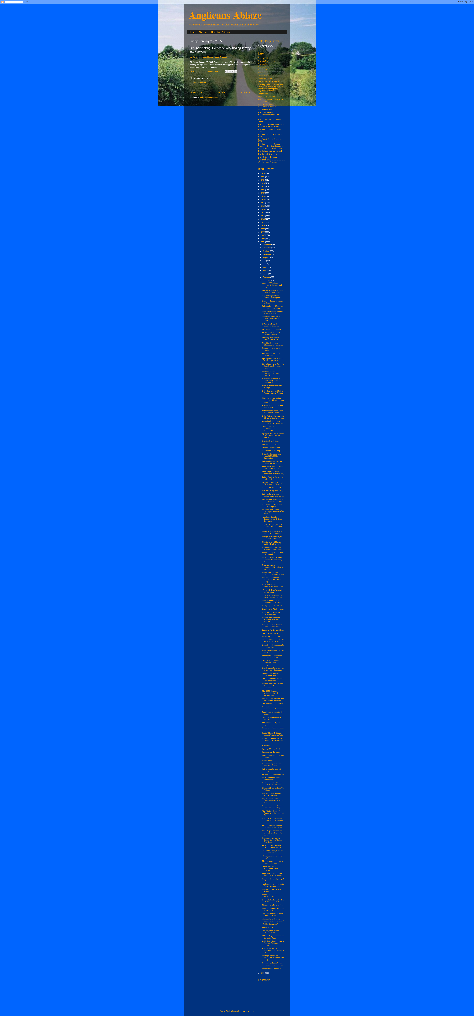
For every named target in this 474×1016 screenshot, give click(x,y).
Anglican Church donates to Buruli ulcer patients (273, 885)
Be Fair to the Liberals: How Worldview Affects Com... (273, 901)
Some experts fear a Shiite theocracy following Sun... (273, 412)
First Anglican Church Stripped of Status (270, 339)
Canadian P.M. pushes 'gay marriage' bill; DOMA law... (273, 422)
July (264, 261)
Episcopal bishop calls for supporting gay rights (272, 462)
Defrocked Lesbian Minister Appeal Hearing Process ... (273, 393)
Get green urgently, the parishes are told (271, 613)
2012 (263, 219)
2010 (263, 225)
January (266, 280)
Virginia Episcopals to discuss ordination (270, 674)
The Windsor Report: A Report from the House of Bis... (273, 813)
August (266, 258)
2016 (263, 206)
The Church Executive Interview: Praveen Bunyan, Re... (270, 663)
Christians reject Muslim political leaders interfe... (272, 543)
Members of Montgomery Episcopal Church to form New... (273, 512)
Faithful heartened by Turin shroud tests (272, 406)
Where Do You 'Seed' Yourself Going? (270, 895)
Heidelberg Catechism (221, 32)
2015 (263, 209)
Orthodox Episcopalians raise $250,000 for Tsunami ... (271, 456)
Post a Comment (199, 83)
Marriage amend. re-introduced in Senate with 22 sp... (273, 958)
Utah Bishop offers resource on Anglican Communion (273, 669)
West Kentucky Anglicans (267, 162)
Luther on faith (268, 761)
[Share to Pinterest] (235, 71)
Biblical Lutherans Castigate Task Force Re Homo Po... (273, 366)
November (267, 248)
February (266, 277)
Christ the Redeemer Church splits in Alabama (272, 344)
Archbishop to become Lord (273, 774)
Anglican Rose (263, 67)
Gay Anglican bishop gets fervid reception (272, 505)
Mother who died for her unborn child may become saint (273, 400)
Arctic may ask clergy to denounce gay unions (271, 846)
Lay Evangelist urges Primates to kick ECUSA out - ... (272, 800)
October (266, 251)
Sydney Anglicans (265, 109)
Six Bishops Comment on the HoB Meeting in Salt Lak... (272, 833)
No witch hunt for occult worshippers (271, 778)
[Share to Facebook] (233, 71)
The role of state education (272, 703)
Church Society (264, 76)
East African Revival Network (269, 82)
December (267, 245)
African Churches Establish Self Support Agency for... (273, 500)
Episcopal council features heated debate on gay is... (273, 307)
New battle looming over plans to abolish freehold (272, 708)
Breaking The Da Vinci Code (273, 630)
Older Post (246, 92)
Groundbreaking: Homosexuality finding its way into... (272, 567)
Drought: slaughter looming (272, 491)
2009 (263, 229)
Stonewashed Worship (271, 447)
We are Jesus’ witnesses (271, 968)
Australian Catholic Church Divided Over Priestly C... (273, 483)
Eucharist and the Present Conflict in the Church (272, 784)
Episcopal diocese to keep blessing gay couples (272, 291)
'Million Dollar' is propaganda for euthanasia (269, 428)
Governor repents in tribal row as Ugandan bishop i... (272, 740)
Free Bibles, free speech (271, 329)
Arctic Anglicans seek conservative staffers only (273, 473)
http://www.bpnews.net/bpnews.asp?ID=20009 (208, 57)
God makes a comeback (271, 487)
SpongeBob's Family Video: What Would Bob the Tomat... (273, 436)
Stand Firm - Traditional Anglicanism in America (267, 105)
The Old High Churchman (268, 154)
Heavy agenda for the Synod (273, 606)
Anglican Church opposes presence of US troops (272, 874)
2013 (263, 216)
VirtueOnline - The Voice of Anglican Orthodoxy (268, 158)
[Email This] (226, 71)
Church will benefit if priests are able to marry (273, 312)
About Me (203, 32)
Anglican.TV (262, 70)
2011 (263, 222)
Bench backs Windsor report (273, 609)
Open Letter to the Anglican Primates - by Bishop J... (273, 807)
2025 (263, 177)
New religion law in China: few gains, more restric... (272, 964)
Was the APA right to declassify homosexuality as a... (272, 285)
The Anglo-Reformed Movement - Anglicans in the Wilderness (271, 125)
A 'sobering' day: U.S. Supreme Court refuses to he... (273, 950)
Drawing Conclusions (270, 441)
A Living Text (263, 58)
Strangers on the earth (271, 752)
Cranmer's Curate (265, 79)
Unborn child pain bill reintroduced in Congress (273, 573)
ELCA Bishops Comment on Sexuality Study (273, 937)
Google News (263, 94)
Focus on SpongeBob (270, 444)
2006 (263, 238)
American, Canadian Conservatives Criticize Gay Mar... (272, 519)
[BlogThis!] (228, 71)
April (265, 270)
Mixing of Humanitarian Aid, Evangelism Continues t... (273, 532)
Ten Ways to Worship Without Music (270, 932)
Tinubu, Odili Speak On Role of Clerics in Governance (273, 641)
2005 (263, 242)
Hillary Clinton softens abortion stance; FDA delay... (271, 579)
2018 (263, 199)
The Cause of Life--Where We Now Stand (272, 679)
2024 (263, 180)
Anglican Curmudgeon (266, 61)
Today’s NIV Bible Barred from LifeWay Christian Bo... (272, 526)
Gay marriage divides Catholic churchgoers (271, 297)
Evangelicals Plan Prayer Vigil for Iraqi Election (272, 538)
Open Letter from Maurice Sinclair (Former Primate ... (272, 820)
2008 (263, 232)
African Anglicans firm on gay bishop (271, 354)
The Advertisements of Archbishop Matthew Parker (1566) (269, 114)
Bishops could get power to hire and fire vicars (272, 862)
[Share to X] (231, 71)
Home (192, 32)
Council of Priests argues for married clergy (273, 646)
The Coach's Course (270, 633)
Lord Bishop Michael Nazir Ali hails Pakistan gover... (272, 548)
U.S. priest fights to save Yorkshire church (271, 765)
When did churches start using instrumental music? (273, 920)
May (265, 267)
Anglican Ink (262, 64)
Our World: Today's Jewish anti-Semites (272, 852)
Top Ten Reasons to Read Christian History (272, 915)
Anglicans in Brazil (265, 73)
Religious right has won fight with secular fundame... (273, 699)
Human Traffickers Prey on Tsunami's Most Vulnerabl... (272, 686)
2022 (263, 186)
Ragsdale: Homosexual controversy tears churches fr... (271, 380)
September (267, 254)
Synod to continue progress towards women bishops (273, 729)
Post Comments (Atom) (209, 97)
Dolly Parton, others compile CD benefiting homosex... (273, 417)
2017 (263, 203)
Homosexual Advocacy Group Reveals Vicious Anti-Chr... (272, 840)
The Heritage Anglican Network (270, 151)
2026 (263, 173)
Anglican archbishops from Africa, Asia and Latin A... (272, 467)
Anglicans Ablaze (225, 15)
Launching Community (271, 637)
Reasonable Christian (266, 96)
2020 (263, 193)
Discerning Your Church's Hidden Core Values (272, 626)
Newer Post (195, 92)
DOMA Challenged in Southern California (270, 325)
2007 (263, 235)
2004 (263, 973)
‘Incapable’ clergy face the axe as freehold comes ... (273, 596)
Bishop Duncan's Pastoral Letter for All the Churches (273, 827)
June (265, 264)
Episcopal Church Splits (271, 749)
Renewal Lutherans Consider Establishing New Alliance (271, 373)
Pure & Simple (267, 927)
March (265, 274)
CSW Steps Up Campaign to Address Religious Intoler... (273, 943)
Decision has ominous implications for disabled (272, 586)
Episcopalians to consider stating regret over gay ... (273, 495)
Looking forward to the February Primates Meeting (271, 619)
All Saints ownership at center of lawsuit (271, 333)
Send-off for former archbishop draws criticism (270, 868)
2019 (263, 196)
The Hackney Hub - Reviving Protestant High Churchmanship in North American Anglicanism (270, 146)
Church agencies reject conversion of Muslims (271, 601)
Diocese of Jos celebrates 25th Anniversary (272, 794)
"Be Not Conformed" (270, 924)
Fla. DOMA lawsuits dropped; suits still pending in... (270, 693)
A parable (266, 745)
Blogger (251, 1011)
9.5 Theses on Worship (271, 451)
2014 (263, 212)
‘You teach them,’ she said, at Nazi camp (272, 591)
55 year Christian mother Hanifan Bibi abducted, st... (272, 560)
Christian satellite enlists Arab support (271, 890)
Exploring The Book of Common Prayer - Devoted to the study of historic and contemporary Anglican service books (270, 88)
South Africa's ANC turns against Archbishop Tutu (272, 734)
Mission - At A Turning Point (272, 905)
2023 (263, 183)
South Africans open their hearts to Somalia (272, 657)
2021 (263, 190)
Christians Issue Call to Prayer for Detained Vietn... (271, 319)
